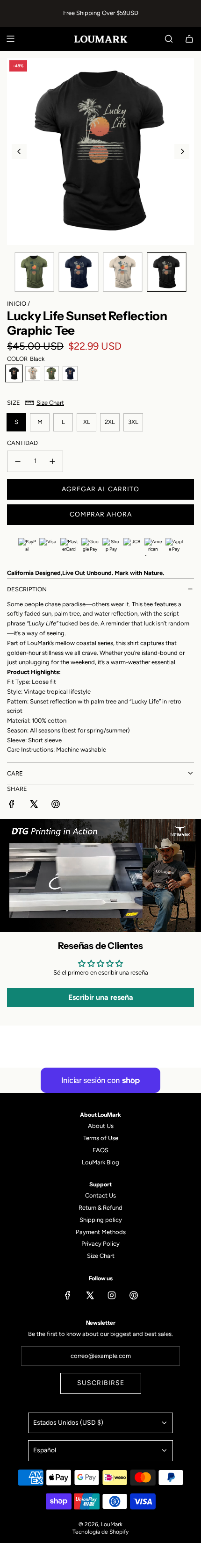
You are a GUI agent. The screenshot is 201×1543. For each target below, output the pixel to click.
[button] (19, 151)
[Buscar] (168, 39)
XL (86, 421)
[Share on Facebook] (11, 806)
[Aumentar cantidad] (52, 461)
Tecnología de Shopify (100, 1532)
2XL (110, 421)
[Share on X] (33, 806)
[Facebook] (67, 1295)
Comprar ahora (101, 514)
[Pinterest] (133, 1295)
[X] (89, 1295)
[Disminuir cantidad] (17, 461)
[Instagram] (111, 1295)
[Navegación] (10, 39)
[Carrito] (189, 39)
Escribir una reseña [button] (100, 997)
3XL (133, 421)
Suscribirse (100, 1383)
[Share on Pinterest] (55, 806)
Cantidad (22, 442)
